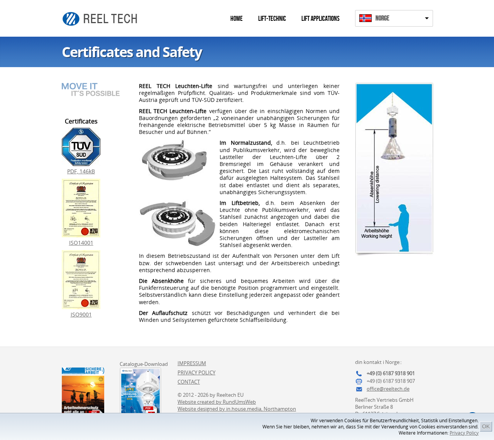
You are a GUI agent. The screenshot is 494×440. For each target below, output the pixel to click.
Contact (189, 381)
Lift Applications (320, 19)
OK (486, 426)
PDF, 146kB (81, 171)
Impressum (192, 363)
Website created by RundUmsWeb (217, 401)
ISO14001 (81, 242)
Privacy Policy (464, 433)
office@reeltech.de (388, 388)
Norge (382, 18)
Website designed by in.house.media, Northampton (237, 408)
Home (236, 19)
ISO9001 (81, 314)
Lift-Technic (272, 19)
